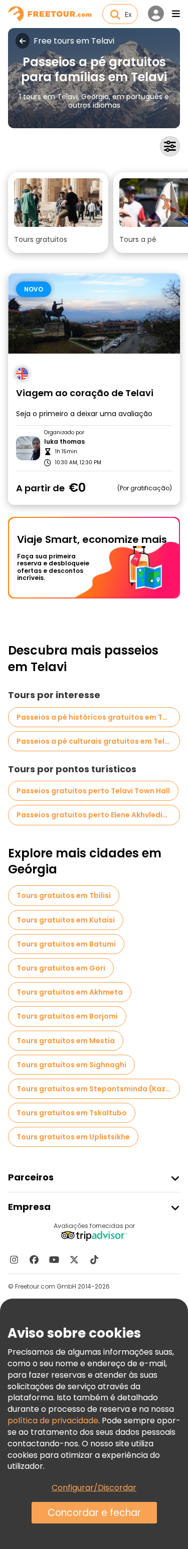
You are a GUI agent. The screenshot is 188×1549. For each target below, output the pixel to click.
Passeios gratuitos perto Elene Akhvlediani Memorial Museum (98, 815)
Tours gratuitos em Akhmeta (70, 992)
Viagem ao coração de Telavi (84, 393)
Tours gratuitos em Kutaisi (66, 920)
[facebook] (34, 1260)
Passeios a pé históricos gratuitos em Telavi (98, 717)
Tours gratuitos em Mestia (66, 1041)
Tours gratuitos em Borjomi (67, 1016)
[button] (58, 212)
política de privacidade (53, 1420)
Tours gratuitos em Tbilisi (64, 895)
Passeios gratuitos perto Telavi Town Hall (93, 791)
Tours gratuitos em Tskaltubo (72, 1113)
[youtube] (54, 1260)
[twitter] (74, 1260)
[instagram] (14, 1260)
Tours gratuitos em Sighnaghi (71, 1065)
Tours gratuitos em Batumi (66, 944)
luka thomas (64, 441)
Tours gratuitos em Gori (61, 968)
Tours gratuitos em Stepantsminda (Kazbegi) (98, 1089)
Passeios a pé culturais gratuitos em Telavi (96, 741)
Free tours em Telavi (74, 41)
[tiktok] (94, 1260)
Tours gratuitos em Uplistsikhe (73, 1137)
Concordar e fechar (94, 1512)
